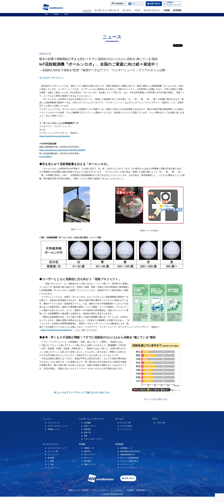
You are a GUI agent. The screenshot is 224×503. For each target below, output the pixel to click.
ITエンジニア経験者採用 (129, 458)
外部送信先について (144, 490)
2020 (66, 14)
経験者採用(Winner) (127, 455)
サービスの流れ (126, 426)
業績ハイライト (90, 464)
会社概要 (87, 423)
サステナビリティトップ (57, 448)
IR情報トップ (89, 448)
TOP (46, 14)
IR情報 (167, 10)
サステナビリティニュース (58, 426)
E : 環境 (51, 461)
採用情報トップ (126, 448)
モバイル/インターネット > (51, 78)
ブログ (137, 10)
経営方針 (87, 451)
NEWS (56, 14)
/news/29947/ (45, 157)
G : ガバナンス (53, 468)
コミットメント (54, 455)
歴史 (85, 436)
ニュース (87, 10)
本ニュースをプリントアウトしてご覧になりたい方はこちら (82, 392)
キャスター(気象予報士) (129, 461)
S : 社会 (51, 464)
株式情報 (87, 461)
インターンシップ (127, 464)
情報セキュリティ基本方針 (79, 490)
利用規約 (130, 490)
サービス (127, 10)
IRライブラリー (90, 455)
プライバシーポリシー (128, 468)
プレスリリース (54, 423)
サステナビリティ (152, 10)
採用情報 (177, 10)
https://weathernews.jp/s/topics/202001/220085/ (62, 150)
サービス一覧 (125, 423)
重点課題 (51, 458)
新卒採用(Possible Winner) (130, 451)
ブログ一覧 (161, 423)
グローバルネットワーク (93, 439)
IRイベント (88, 458)
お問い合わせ (155, 4)
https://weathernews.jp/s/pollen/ (54, 136)
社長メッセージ (90, 426)
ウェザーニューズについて (106, 10)
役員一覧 (87, 432)
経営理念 (87, 429)
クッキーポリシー (117, 490)
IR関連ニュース (54, 429)
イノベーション (126, 429)
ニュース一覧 (53, 451)
